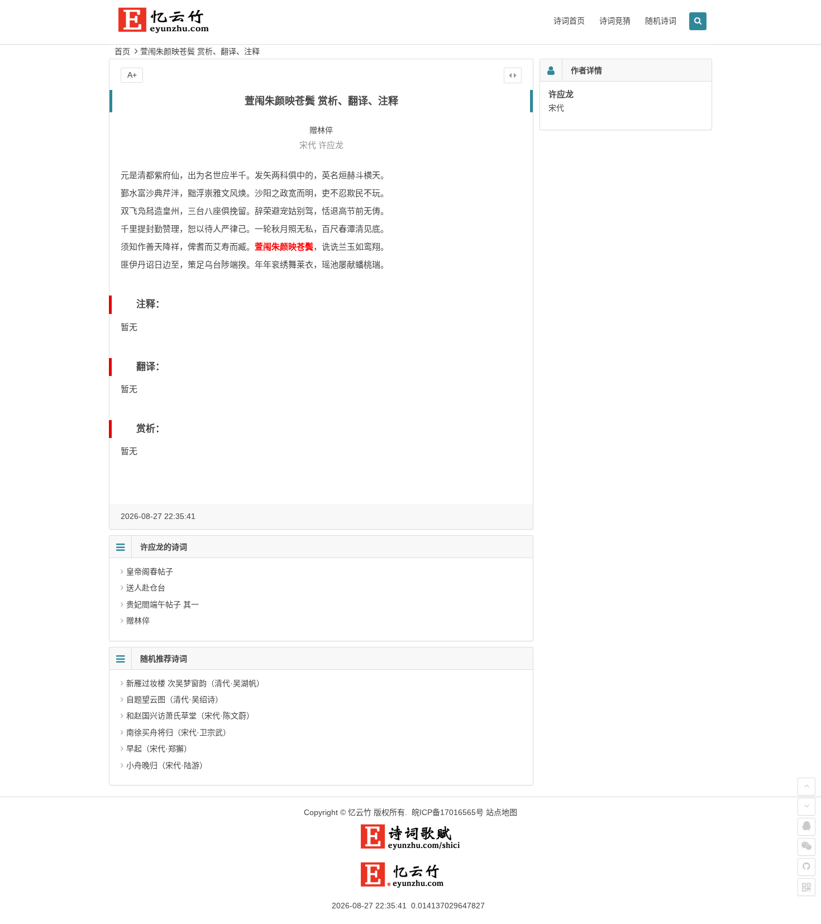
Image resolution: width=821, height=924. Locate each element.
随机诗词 (660, 20)
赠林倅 (138, 620)
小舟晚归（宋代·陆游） (166, 765)
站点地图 (501, 812)
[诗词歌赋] (410, 847)
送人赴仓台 (145, 587)
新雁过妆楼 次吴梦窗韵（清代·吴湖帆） (195, 683)
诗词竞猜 (615, 20)
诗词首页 (569, 20)
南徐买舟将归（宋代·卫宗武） (178, 732)
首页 (122, 51)
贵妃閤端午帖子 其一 (162, 604)
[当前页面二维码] (806, 887)
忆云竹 (359, 812)
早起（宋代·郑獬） (159, 748)
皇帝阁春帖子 (149, 571)
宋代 (307, 145)
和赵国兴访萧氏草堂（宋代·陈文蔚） (190, 715)
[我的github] (806, 867)
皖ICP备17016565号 (448, 812)
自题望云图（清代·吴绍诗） (174, 699)
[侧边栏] (513, 75)
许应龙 (330, 145)
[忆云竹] (175, 28)
